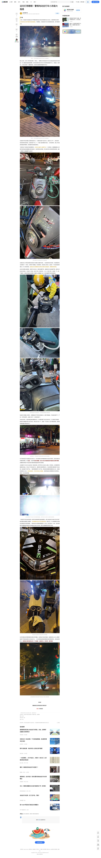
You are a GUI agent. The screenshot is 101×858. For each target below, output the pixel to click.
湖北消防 (21, 753)
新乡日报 (21, 762)
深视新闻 (21, 781)
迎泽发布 (21, 744)
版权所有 (41, 854)
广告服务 (41, 849)
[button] (78, 10)
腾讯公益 (48, 849)
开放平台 (37, 849)
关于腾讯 (21, 849)
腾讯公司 (38, 854)
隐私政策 (34, 849)
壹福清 (21, 772)
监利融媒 (21, 800)
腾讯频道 (55, 849)
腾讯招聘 (44, 849)
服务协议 (30, 849)
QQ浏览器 (52, 849)
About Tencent (26, 849)
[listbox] (40, 768)
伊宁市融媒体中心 (23, 809)
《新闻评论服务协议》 (35, 813)
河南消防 (21, 734)
